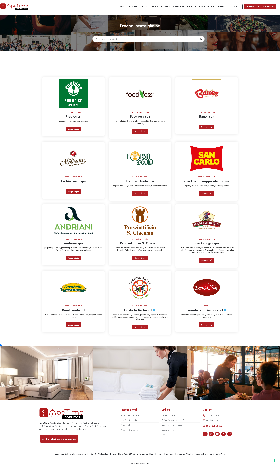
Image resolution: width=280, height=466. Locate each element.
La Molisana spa (73, 181)
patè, (114, 316)
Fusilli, (48, 314)
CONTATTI (222, 6)
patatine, (225, 185)
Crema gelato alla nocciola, (150, 122)
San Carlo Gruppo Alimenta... (206, 181)
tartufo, (230, 314)
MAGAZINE (178, 6)
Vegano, (62, 121)
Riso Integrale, (84, 247)
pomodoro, (145, 314)
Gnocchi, (76, 314)
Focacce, (124, 185)
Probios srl (73, 116)
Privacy (160, 453)
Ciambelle (155, 185)
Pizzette (192, 252)
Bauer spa (206, 116)
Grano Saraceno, (63, 250)
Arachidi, (195, 185)
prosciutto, (159, 250)
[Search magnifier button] (201, 39)
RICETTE (191, 6)
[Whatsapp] (229, 434)
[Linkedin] (223, 434)
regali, (141, 316)
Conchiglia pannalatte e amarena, (208, 247)
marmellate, (118, 314)
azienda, (136, 314)
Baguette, (190, 247)
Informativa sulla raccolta (140, 464)
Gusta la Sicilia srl (138, 310)
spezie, (157, 316)
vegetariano (71, 121)
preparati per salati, (69, 247)
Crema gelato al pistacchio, (138, 121)
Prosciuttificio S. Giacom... (140, 243)
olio (217, 314)
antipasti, (164, 316)
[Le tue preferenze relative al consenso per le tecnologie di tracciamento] (275, 461)
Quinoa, (94, 247)
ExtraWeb (220, 453)
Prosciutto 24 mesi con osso (142, 250)
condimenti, (149, 316)
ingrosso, (154, 314)
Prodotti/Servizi (129, 6)
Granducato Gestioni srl (205, 310)
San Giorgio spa (206, 243)
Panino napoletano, (227, 250)
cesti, (126, 316)
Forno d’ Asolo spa (140, 181)
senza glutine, (85, 250)
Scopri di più (73, 128)
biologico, (84, 314)
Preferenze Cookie (184, 453)
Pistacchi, (204, 185)
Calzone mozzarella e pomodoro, (210, 252)
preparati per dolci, (52, 247)
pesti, (142, 319)
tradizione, (206, 316)
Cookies (169, 453)
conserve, (133, 316)
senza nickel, (82, 121)
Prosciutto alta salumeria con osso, (130, 247)
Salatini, (211, 185)
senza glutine (120, 121)
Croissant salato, (212, 250)
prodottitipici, (196, 314)
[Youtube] (217, 434)
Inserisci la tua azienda (260, 6)
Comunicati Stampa (158, 6)
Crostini (218, 185)
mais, (100, 247)
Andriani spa (73, 243)
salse (138, 319)
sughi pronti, (66, 314)
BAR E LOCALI (206, 6)
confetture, (127, 314)
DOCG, (223, 314)
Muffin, (148, 185)
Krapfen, (163, 185)
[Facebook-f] (205, 434)
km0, (204, 314)
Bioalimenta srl (73, 310)
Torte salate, (139, 185)
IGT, (213, 314)
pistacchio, (163, 314)
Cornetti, (182, 247)
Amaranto (75, 250)
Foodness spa (140, 116)
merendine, (56, 314)
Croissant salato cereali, (194, 250)
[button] (2, 373)
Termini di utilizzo (147, 453)
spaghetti (93, 314)
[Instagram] (211, 434)
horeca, (120, 316)
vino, (208, 314)
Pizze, (131, 185)
